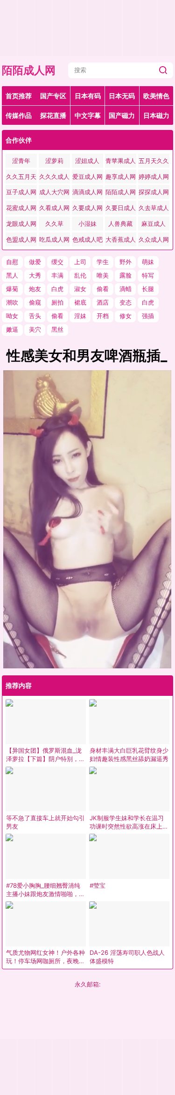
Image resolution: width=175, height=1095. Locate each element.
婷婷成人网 (154, 176)
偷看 (103, 288)
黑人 (12, 275)
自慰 (12, 261)
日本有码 (88, 96)
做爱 (35, 261)
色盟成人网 (21, 239)
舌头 (35, 316)
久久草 (54, 223)
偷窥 (35, 302)
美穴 (35, 329)
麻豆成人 (153, 223)
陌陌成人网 (29, 70)
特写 (148, 275)
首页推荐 (19, 96)
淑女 (80, 288)
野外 (125, 261)
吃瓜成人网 (54, 239)
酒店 (103, 302)
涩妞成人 (87, 160)
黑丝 (57, 329)
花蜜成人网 (21, 207)
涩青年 (21, 160)
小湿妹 (87, 223)
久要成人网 (87, 207)
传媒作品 (19, 115)
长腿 (148, 288)
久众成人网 (154, 239)
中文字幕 (88, 115)
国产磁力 (122, 115)
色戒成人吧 (87, 239)
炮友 (35, 288)
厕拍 (57, 302)
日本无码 (122, 96)
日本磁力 (156, 115)
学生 (103, 261)
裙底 (80, 302)
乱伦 (80, 275)
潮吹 (12, 302)
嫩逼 (12, 329)
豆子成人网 (21, 192)
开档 (103, 316)
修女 (125, 316)
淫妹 (80, 316)
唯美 (103, 275)
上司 (80, 261)
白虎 (57, 288)
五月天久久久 (154, 162)
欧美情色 (156, 96)
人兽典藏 (120, 223)
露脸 (125, 275)
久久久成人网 (54, 178)
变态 (125, 302)
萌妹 (148, 261)
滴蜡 (125, 288)
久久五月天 (21, 176)
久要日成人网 (120, 209)
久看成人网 (54, 207)
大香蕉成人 (120, 239)
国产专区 (53, 96)
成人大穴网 (54, 192)
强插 (148, 316)
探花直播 (53, 115)
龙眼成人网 (21, 223)
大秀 (35, 275)
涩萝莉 (54, 160)
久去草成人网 (154, 209)
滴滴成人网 (87, 192)
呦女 (12, 316)
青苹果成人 (120, 160)
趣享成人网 (120, 176)
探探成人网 (154, 192)
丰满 (57, 275)
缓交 (57, 261)
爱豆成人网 (87, 176)
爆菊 (12, 288)
